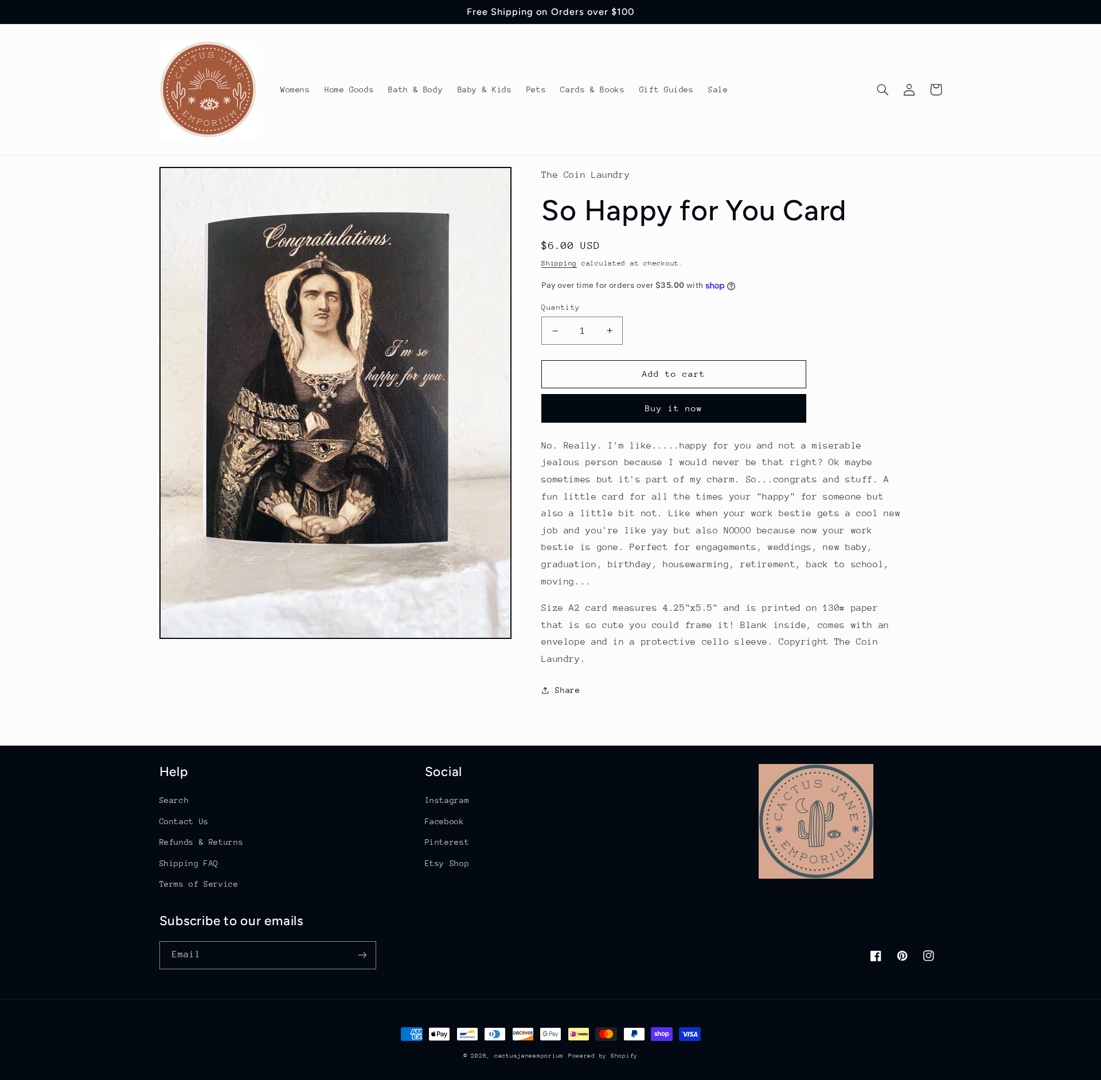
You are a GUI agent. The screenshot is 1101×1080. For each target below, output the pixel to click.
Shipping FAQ (189, 863)
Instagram (447, 800)
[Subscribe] (362, 955)
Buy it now (674, 408)
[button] (883, 89)
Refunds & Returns (201, 842)
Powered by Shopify (603, 1055)
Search (174, 800)
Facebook (444, 821)
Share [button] (567, 690)
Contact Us (184, 821)
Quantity (560, 307)
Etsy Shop (447, 863)
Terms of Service (199, 883)
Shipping (559, 263)
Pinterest (447, 842)
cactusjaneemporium (529, 1055)
